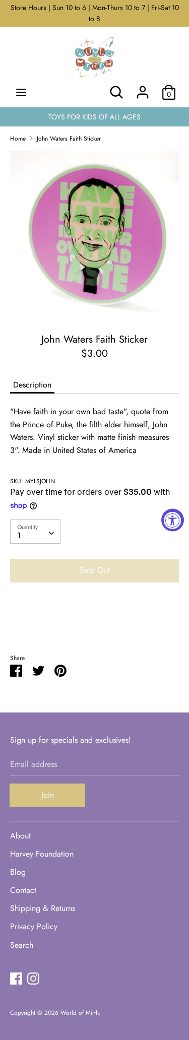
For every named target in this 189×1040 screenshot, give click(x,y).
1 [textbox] (19, 535)
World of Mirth (79, 1012)
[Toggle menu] (21, 92)
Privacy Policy (33, 926)
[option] (94, 234)
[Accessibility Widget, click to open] (172, 520)
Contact (23, 890)
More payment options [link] (94, 625)
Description (32, 385)
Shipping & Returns (42, 908)
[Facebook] (16, 978)
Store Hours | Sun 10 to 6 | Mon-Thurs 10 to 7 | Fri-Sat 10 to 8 (95, 13)
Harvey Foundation (42, 854)
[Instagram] (33, 978)
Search (21, 945)
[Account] (143, 88)
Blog (18, 872)
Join (47, 795)
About (20, 835)
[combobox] (35, 531)
